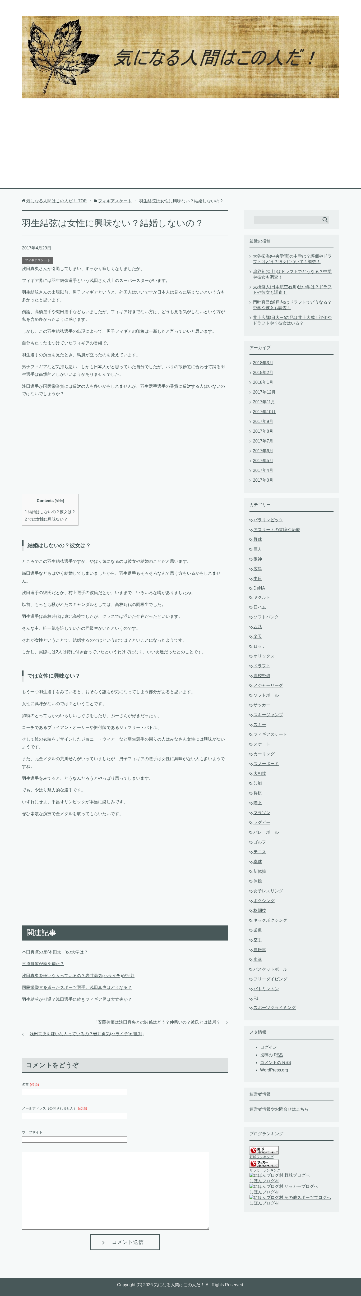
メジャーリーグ (268, 685)
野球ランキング (261, 1157)
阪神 (257, 559)
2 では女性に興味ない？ (46, 519)
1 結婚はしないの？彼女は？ (50, 511)
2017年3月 (263, 480)
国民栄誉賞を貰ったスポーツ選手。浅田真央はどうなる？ (77, 987)
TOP (56, 201)
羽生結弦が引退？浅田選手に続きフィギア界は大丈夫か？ (77, 999)
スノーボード (266, 763)
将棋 (257, 793)
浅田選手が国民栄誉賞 (43, 386)
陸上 (257, 803)
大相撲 (259, 773)
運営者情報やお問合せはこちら (279, 1109)
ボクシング (264, 900)
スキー (259, 724)
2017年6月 (263, 451)
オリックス (264, 656)
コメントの (275, 1062)
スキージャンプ (268, 715)
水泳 (257, 959)
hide (59, 501)
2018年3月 (263, 362)
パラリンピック (268, 520)
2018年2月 (263, 372)
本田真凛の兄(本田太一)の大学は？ (55, 952)
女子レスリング (268, 891)
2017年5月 (263, 460)
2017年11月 (264, 402)
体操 (257, 881)
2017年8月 (263, 431)
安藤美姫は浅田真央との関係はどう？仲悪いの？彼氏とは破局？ (159, 1022)
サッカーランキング (264, 1170)
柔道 (257, 930)
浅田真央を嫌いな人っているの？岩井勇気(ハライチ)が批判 (78, 975)
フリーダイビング (270, 979)
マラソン (261, 812)
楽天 (257, 636)
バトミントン (266, 989)
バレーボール (266, 832)
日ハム (259, 607)
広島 (257, 569)
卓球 (257, 861)
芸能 (257, 783)
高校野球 (261, 675)
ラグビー (261, 822)
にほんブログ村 (264, 1181)
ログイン (268, 1047)
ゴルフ (259, 842)
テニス (259, 852)
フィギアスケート (37, 260)
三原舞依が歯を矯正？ (43, 963)
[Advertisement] (180, 138)
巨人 (257, 549)
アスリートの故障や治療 (276, 529)
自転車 (259, 949)
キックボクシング (270, 920)
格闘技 (259, 910)
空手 (257, 940)
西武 (257, 626)
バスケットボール (270, 969)
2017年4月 (263, 470)
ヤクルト (261, 597)
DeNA (259, 588)
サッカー (261, 705)
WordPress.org (274, 1070)
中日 (257, 578)
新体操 (259, 871)
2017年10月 (264, 411)
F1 (255, 998)
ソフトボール (266, 695)
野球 (257, 539)
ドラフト (261, 666)
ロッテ (259, 646)
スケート (261, 744)
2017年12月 (264, 392)
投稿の (271, 1055)
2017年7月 (263, 441)
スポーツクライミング (274, 1007)
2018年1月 (263, 382)
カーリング (264, 754)
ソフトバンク (266, 617)
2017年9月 (263, 421)
